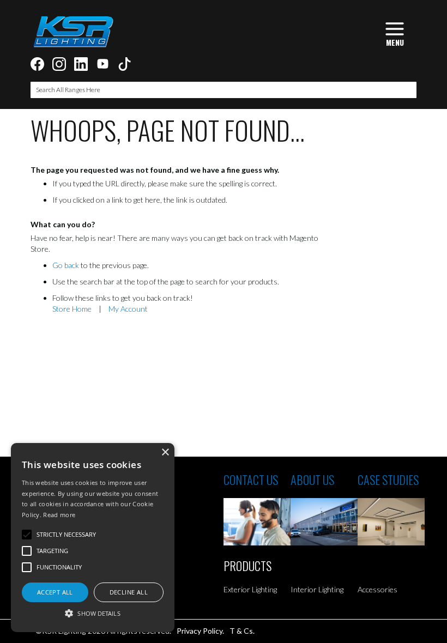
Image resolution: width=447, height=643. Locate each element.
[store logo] (73, 31)
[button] (93, 613)
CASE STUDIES (388, 479)
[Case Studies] (391, 521)
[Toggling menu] (395, 33)
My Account (128, 308)
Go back (65, 265)
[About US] (324, 521)
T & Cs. (242, 630)
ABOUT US (312, 479)
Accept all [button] (55, 592)
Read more (59, 515)
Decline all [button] (129, 592)
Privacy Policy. (200, 630)
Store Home (72, 308)
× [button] (165, 452)
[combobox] (223, 90)
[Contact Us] (257, 521)
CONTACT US (251, 479)
